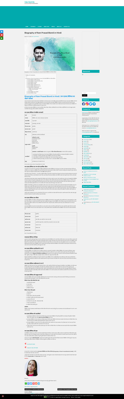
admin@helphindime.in (92, 121)
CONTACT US (66, 26)
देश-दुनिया (86, 160)
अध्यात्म (85, 146)
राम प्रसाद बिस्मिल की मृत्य (32, 93)
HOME (27, 26)
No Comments (35, 36)
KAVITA (53, 26)
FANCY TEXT (46, 26)
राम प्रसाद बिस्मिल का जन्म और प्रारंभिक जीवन (35, 81)
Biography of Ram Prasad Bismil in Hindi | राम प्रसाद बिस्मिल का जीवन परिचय (40, 78)
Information (86, 139)
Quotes (85, 143)
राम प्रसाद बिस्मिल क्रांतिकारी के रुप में (34, 84)
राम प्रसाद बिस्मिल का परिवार (32, 82)
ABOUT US (59, 26)
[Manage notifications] (3, 396)
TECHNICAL (33, 26)
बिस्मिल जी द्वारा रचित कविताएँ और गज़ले (35, 88)
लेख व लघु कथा (87, 162)
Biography (35, 386)
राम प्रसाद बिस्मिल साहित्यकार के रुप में (34, 86)
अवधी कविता (86, 148)
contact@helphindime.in (87, 132)
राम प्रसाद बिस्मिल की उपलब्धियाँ (33, 91)
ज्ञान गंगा (85, 158)
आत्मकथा (30, 90)
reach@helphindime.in (91, 128)
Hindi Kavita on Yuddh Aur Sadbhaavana (34, 389)
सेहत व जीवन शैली (87, 164)
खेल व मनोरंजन (87, 153)
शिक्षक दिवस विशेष (87, 182)
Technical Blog (87, 144)
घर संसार (85, 155)
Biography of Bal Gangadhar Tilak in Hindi (67, 389)
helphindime (86, 189)
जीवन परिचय (27, 386)
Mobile (85, 141)
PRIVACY (73, 397)
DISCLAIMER (77, 397)
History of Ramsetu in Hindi (90, 177)
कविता (85, 150)
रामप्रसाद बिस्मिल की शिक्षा (32, 83)
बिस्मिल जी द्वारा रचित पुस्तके (33, 89)
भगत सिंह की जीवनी (31, 344)
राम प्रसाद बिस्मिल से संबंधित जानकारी (33, 79)
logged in (33, 393)
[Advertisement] (62, 15)
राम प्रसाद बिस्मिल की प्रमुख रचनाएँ (33, 87)
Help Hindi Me (29, 2)
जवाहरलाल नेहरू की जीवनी (32, 348)
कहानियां (85, 151)
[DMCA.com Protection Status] (47, 397)
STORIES (40, 26)
